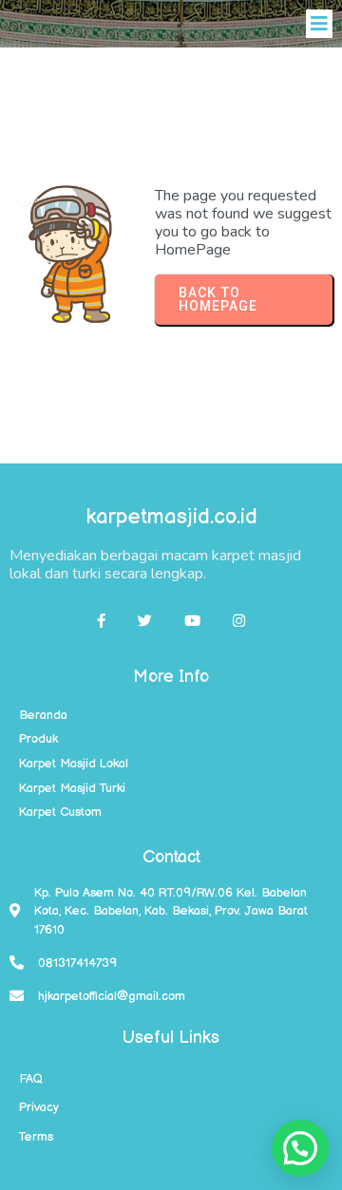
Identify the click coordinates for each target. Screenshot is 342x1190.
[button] (300, 1148)
